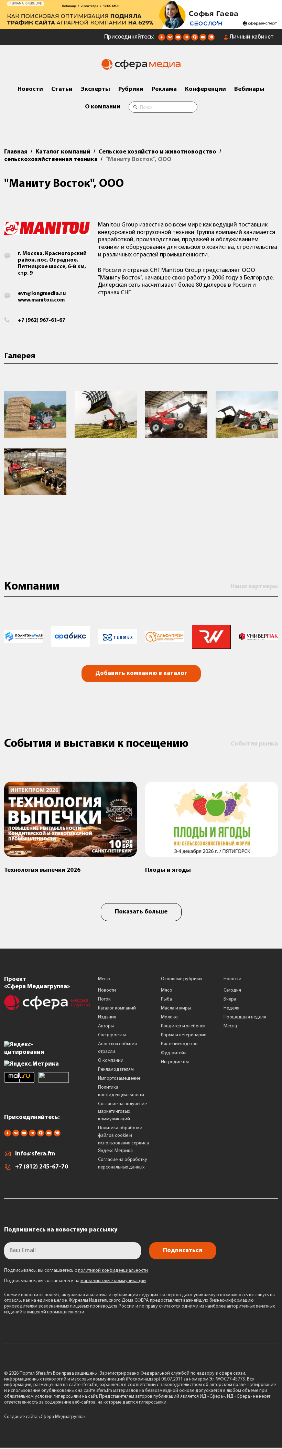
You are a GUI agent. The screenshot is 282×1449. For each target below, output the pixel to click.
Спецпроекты (112, 1035)
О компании (102, 107)
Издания (107, 1017)
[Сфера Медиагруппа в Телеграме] (186, 39)
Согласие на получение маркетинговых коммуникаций (122, 1111)
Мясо (166, 990)
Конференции (205, 89)
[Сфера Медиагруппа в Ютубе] (178, 39)
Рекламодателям (116, 1069)
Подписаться (182, 1251)
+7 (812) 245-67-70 (41, 1167)
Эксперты (95, 89)
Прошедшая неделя (245, 1017)
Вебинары (249, 89)
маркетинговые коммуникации (113, 1280)
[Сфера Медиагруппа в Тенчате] (194, 39)
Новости (30, 89)
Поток (104, 999)
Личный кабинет (252, 37)
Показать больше (141, 912)
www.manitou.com (41, 300)
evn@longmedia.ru (42, 293)
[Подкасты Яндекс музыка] (211, 39)
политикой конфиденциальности (113, 1270)
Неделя (231, 1008)
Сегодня (232, 990)
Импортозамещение (119, 1078)
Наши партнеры (254, 587)
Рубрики (130, 89)
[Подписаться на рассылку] (202, 39)
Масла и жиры (176, 1008)
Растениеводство (179, 1044)
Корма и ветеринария (183, 1035)
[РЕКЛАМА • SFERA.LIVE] (141, 26)
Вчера (230, 999)
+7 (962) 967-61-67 (41, 320)
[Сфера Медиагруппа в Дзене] (161, 39)
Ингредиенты (175, 1062)
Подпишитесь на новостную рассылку (60, 1230)
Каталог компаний (117, 1008)
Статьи (62, 89)
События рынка (254, 744)
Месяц (230, 1026)
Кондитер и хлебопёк (183, 1026)
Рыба (166, 999)
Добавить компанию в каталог (141, 673)
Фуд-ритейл (173, 1053)
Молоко (169, 1017)
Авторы (106, 1026)
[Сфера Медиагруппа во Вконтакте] (169, 39)
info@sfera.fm (35, 1154)
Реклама (164, 89)
